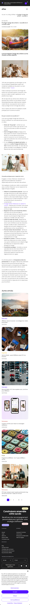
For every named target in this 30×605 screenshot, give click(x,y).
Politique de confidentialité (22, 535)
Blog (3, 545)
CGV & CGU (19, 534)
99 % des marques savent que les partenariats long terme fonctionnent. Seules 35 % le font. (15, 492)
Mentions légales (20, 537)
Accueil (3, 14)
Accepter (15, 592)
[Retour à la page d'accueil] (4, 9)
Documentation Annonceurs (8, 551)
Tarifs (3, 534)
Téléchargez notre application (10, 565)
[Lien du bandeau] (26, 3)
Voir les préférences (15, 600)
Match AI (4, 535)
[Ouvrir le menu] (27, 9)
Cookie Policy (10, 603)
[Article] (15, 304)
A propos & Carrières (21, 532)
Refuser (15, 596)
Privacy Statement (18, 603)
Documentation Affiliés (7, 552)
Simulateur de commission (8, 549)
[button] (28, 571)
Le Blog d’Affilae (11, 14)
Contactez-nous (5, 539)
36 (18, 500)
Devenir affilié (5, 537)
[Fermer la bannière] (27, 2)
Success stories (5, 547)
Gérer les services (15, 588)
